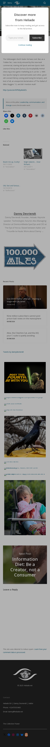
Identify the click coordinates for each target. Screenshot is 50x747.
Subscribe (37, 37)
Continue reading (25, 45)
